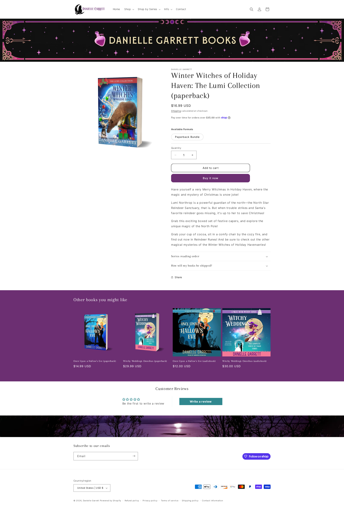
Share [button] (178, 277)
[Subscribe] (134, 456)
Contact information (212, 500)
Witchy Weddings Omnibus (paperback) (145, 361)
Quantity (176, 147)
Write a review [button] (201, 401)
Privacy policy (150, 500)
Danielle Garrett (91, 500)
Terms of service (169, 500)
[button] (129, 9)
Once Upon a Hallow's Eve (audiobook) (194, 361)
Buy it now (210, 178)
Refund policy (132, 500)
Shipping (176, 110)
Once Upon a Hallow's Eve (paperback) (94, 361)
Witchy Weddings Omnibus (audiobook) (244, 361)
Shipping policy (190, 500)
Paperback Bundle (187, 136)
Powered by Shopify (110, 500)
